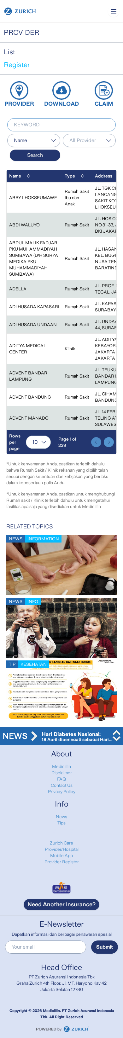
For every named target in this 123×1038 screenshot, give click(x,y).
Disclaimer (61, 772)
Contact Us (62, 785)
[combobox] (33, 140)
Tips (61, 822)
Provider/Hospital (62, 849)
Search (35, 155)
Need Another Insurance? (61, 904)
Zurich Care (61, 842)
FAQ (61, 778)
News (61, 816)
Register (17, 65)
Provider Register (61, 861)
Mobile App (61, 855)
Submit (104, 947)
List (9, 52)
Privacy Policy (61, 791)
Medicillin (61, 766)
